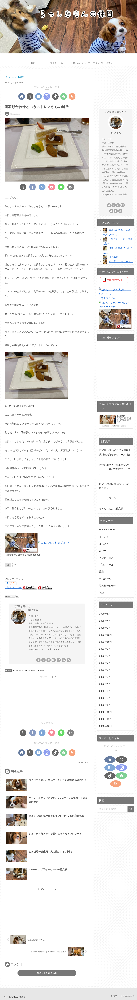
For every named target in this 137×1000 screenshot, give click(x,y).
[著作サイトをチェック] (21, 96)
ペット (42, 670)
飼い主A (33, 609)
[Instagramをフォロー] (46, 96)
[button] (70, 187)
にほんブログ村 (13, 587)
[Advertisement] (47, 698)
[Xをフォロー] (30, 96)
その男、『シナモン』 (121, 261)
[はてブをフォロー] (38, 96)
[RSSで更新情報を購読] (72, 96)
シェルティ (31, 670)
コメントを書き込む (47, 973)
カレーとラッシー (108, 498)
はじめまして (116, 257)
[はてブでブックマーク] (42, 187)
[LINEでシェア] (61, 187)
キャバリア (19, 670)
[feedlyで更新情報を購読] (63, 96)
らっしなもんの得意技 (111, 508)
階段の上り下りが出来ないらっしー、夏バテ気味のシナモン (114, 469)
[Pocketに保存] (51, 187)
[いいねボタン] (8, 565)
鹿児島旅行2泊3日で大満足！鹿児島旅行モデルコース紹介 (115, 452)
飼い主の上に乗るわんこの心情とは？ (114, 485)
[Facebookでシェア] (32, 187)
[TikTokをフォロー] (55, 96)
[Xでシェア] (23, 187)
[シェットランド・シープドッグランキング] (29, 587)
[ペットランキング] (21, 542)
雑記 (9, 670)
